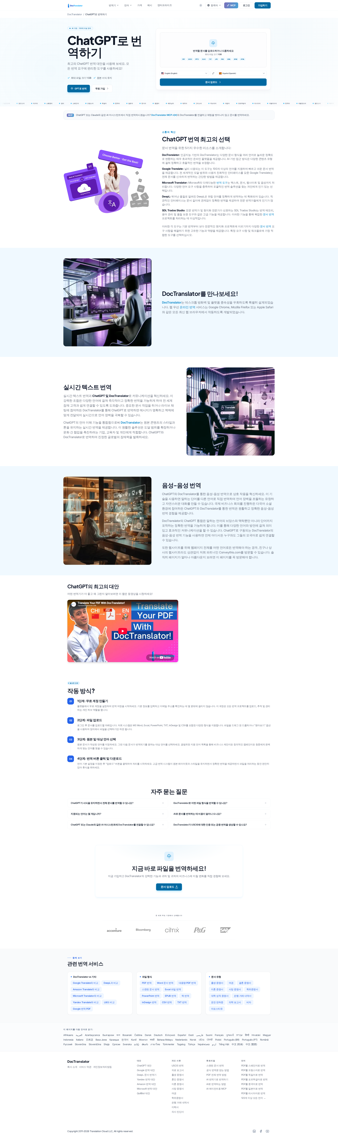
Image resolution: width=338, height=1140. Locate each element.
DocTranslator (171, 302)
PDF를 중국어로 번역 (252, 1084)
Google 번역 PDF (82, 1008)
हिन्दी (247, 1035)
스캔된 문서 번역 (150, 989)
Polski (218, 1039)
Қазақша (114, 1039)
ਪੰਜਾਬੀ (210, 1039)
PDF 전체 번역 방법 (216, 1074)
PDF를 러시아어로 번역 (253, 1093)
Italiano (79, 1039)
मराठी (152, 1039)
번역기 (112, 5)
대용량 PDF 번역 (187, 983)
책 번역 (185, 995)
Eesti (191, 1035)
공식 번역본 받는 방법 (217, 1070)
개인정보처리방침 (102, 1067)
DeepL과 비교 (111, 983)
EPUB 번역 (170, 995)
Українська (203, 1044)
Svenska (127, 1044)
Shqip (107, 1044)
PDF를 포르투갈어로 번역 (254, 1079)
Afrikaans (68, 1035)
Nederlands (181, 1039)
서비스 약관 (85, 1067)
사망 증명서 (235, 989)
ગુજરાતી (230, 1035)
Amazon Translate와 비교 (86, 989)
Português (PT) (249, 1039)
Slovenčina (80, 1044)
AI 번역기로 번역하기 (217, 1079)
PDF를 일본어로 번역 (252, 1088)
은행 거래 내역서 (242, 995)
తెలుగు (145, 1044)
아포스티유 (217, 1008)
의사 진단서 (178, 1111)
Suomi (209, 1035)
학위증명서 (252, 989)
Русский (67, 1044)
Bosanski (127, 1035)
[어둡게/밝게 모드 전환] (201, 5)
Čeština (138, 1035)
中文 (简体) (237, 1044)
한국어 (124, 1039)
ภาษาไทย (155, 1044)
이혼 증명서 (217, 989)
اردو (214, 1044)
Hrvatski (256, 1035)
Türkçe (191, 1044)
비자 (249, 1002)
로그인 (246, 5)
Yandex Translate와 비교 (85, 1002)
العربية (79, 1035)
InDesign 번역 (149, 1002)
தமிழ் (136, 1044)
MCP (233, 5)
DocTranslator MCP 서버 (164, 115)
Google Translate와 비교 (85, 983)
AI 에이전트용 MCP (216, 1088)
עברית (239, 1035)
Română (264, 1039)
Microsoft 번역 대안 (147, 1088)
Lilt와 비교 (109, 1002)
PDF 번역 (146, 983)
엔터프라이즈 (165, 5)
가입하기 (262, 5)
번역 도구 (221, 182)
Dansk (148, 1035)
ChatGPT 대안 (144, 1065)
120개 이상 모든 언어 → (253, 1098)
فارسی (199, 1035)
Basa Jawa (101, 1039)
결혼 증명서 (245, 983)
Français (219, 1035)
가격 (139, 5)
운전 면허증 (217, 1002)
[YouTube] (267, 1131)
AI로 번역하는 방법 (216, 1084)
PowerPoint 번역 (150, 995)
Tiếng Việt (224, 1044)
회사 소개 (72, 1067)
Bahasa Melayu (165, 1039)
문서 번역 (268, 214)
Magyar (267, 1035)
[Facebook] (260, 1131)
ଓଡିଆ (201, 1039)
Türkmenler (168, 1044)
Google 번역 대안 (146, 1070)
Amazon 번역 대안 (146, 1084)
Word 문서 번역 (165, 983)
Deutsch (158, 1035)
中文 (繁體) (251, 1044)
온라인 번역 (187, 307)
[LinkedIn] (254, 1131)
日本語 (89, 1039)
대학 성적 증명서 (220, 995)
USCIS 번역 (178, 1065)
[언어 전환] (213, 73)
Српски (116, 1044)
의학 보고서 (235, 1002)
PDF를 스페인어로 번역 (253, 1065)
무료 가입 (100, 88)
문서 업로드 (167, 886)
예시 (149, 5)
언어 (126, 5)
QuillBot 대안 (143, 1093)
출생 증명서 (217, 983)
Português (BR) (231, 1039)
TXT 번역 (182, 1002)
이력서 (175, 1107)
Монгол (143, 1039)
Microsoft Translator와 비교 (87, 995)
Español (182, 1035)
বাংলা (118, 1035)
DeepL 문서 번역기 (146, 1074)
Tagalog (181, 1044)
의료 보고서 (178, 1070)
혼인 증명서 (178, 1079)
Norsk (193, 1039)
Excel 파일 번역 (173, 989)
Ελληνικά (170, 1035)
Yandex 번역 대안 (146, 1079)
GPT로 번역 (81, 88)
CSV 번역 (167, 1002)
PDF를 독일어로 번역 (252, 1074)
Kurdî (134, 1039)
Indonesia (68, 1039)
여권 (231, 983)
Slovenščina (95, 1044)
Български (108, 1035)
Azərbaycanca (92, 1035)
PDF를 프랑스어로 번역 (253, 1070)
